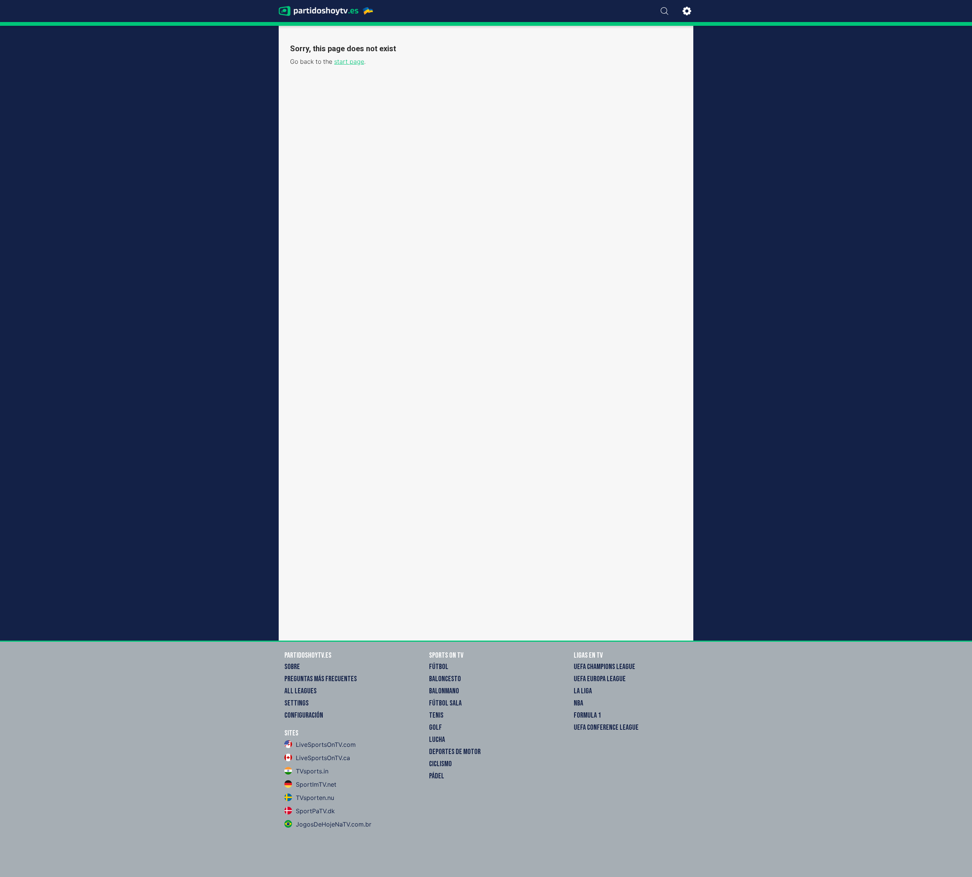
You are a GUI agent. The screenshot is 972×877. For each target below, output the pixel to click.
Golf (435, 727)
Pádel (436, 776)
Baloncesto (445, 678)
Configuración (303, 715)
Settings (296, 703)
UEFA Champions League (604, 666)
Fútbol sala (445, 703)
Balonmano (444, 691)
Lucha (437, 739)
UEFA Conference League (606, 727)
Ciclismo (440, 763)
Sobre (292, 666)
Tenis (436, 715)
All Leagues (300, 691)
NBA (578, 703)
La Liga (583, 691)
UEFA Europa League (600, 678)
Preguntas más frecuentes (320, 678)
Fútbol (438, 666)
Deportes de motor (455, 751)
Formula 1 (587, 715)
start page (349, 61)
